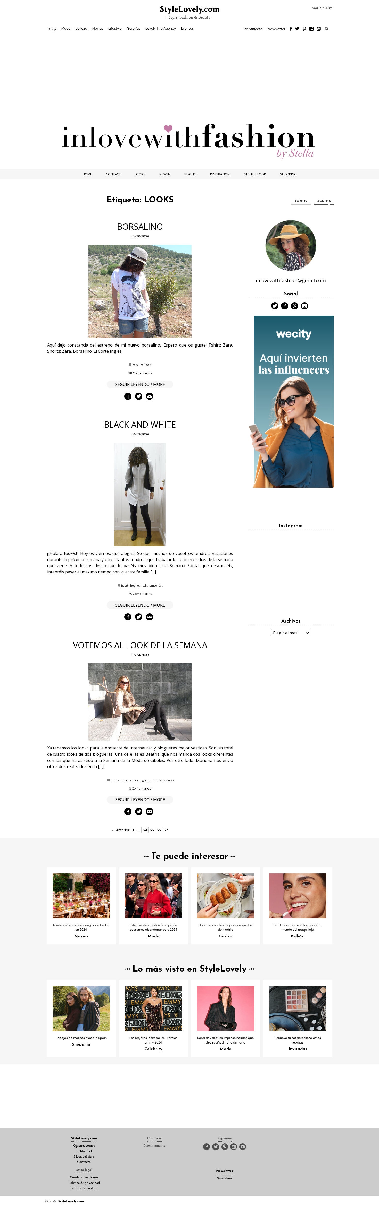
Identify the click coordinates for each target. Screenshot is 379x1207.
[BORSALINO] (140, 291)
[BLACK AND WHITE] (140, 494)
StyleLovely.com (189, 9)
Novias (97, 28)
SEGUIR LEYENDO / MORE (140, 384)
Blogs (52, 29)
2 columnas (324, 200)
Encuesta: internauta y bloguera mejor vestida (138, 780)
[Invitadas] (298, 1029)
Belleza (81, 28)
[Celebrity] (153, 1029)
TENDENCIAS (156, 585)
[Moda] (153, 917)
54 (145, 829)
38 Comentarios (140, 373)
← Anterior (120, 829)
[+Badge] (291, 502)
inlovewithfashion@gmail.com (291, 280)
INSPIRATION (220, 174)
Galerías (133, 28)
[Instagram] (311, 29)
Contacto (84, 1162)
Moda (65, 28)
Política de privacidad (84, 1183)
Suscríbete (224, 1178)
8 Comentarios (140, 788)
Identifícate (253, 29)
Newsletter (276, 29)
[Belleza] (298, 917)
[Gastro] (225, 917)
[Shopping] (81, 1029)
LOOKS (140, 174)
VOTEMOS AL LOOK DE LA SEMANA (140, 645)
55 (152, 829)
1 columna (301, 200)
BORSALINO (140, 226)
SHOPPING (288, 174)
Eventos (187, 28)
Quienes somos (84, 1146)
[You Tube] (319, 29)
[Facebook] (290, 29)
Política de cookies (83, 1188)
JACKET (124, 585)
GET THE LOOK (255, 174)
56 (159, 829)
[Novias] (81, 917)
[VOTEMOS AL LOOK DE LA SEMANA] (140, 702)
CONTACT (113, 174)
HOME (87, 174)
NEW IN (164, 174)
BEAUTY (190, 174)
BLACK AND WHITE (140, 424)
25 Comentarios (140, 594)
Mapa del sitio (84, 1157)
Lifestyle (115, 28)
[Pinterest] (304, 29)
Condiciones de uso (84, 1177)
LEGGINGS (135, 585)
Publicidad (84, 1151)
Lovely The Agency (160, 28)
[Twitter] (297, 29)
